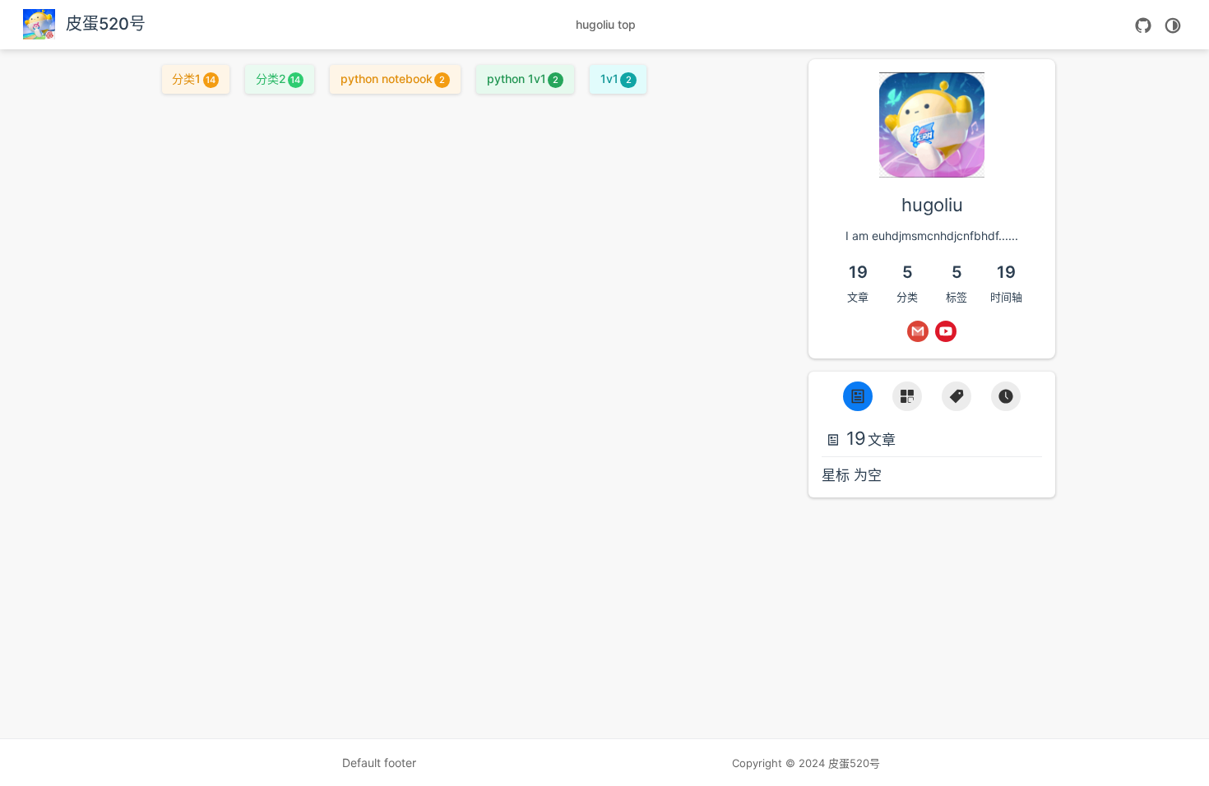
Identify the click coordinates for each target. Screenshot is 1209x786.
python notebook (392, 79)
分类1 (193, 79)
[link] (931, 164)
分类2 (278, 79)
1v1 (615, 79)
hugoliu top (606, 24)
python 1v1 (522, 79)
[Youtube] (946, 331)
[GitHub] (1143, 25)
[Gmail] (918, 331)
